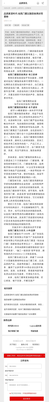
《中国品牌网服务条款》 (29, 393)
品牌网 (14, 8)
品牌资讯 (20, 8)
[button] (42, 3)
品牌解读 (28, 8)
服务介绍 (24, 344)
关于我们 (13, 344)
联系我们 (36, 344)
